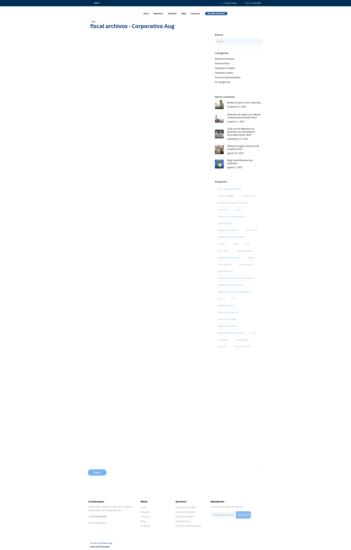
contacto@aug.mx (97, 522)
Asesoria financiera (224, 58)
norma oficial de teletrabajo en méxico (236, 278)
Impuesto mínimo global (229, 257)
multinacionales (225, 271)
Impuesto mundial (245, 250)
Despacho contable (225, 68)
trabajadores (242, 339)
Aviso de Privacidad (99, 546)
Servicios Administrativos (227, 77)
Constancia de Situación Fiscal (231, 216)
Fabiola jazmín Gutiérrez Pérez (231, 237)
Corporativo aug (225, 223)
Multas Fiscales (246, 264)
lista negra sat (224, 264)
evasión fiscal (251, 230)
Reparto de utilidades (227, 326)
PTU (233, 298)
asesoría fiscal (248, 196)
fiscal (235, 244)
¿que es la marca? (242, 346)
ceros (238, 209)
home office (223, 250)
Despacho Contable (186, 507)
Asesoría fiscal (99, 83)
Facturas (221, 244)
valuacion (222, 346)
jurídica (250, 257)
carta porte (223, 209)
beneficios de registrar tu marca (233, 202)
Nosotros (158, 13)
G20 (247, 244)
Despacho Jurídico (224, 72)
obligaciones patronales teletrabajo (234, 291)
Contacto (195, 13)
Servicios (172, 13)
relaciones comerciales (228, 312)
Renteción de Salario (227, 319)
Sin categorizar (222, 82)
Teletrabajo (223, 339)
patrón (221, 298)
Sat (253, 333)
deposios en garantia (227, 230)
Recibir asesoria (216, 13)
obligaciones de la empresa (230, 285)
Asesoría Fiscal (183, 521)
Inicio (146, 13)
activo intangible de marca (230, 189)
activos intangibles (226, 196)
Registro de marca (226, 305)
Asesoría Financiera (186, 511)
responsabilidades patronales (231, 333)
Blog (184, 13)
